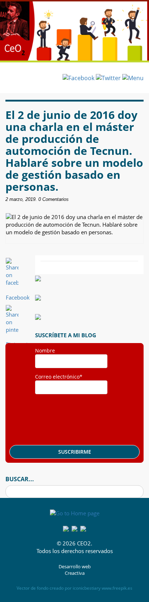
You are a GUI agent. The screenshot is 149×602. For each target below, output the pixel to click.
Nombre (45, 350)
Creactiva (75, 573)
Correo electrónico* (58, 376)
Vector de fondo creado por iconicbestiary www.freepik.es (74, 588)
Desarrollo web (75, 566)
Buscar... (19, 479)
